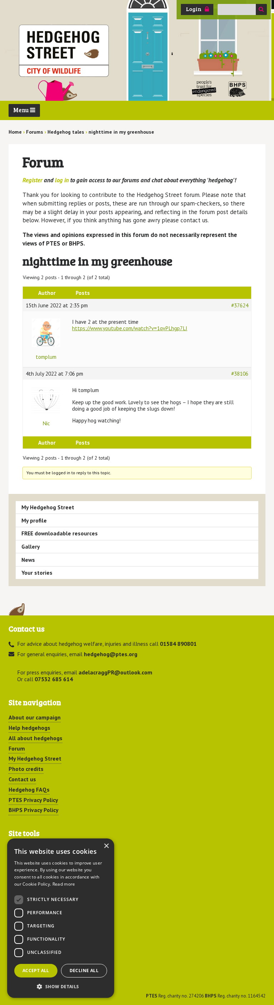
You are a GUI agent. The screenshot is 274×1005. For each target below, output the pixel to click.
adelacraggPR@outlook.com (115, 672)
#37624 (239, 305)
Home (15, 132)
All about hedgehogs (35, 738)
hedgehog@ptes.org (110, 654)
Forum (17, 748)
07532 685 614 (54, 679)
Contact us (22, 779)
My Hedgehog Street (47, 507)
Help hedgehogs (29, 727)
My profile (34, 520)
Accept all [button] (35, 970)
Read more (63, 884)
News (28, 559)
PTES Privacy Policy (33, 799)
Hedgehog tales (65, 132)
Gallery (30, 546)
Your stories (36, 572)
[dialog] (60, 918)
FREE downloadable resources (59, 533)
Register (32, 180)
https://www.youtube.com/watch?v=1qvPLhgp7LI (129, 328)
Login (194, 9)
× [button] (106, 846)
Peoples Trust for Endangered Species (204, 89)
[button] (60, 986)
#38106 (239, 373)
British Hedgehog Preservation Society (237, 89)
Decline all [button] (84, 970)
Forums (34, 132)
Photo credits (26, 768)
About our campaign (35, 717)
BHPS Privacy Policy (34, 809)
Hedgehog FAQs (29, 789)
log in (62, 180)
